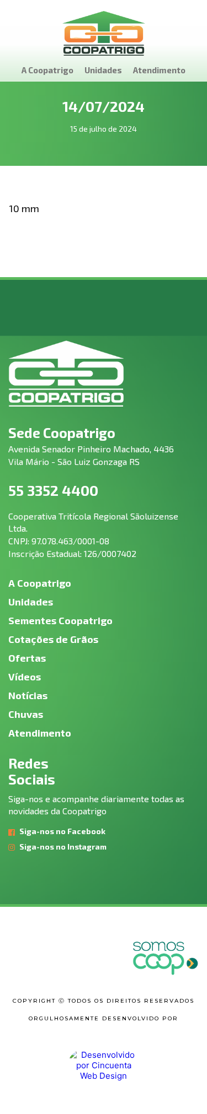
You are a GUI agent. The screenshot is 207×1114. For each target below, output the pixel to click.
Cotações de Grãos (53, 639)
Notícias (27, 695)
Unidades (103, 70)
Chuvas (25, 714)
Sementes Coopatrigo (60, 620)
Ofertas (27, 658)
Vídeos (24, 676)
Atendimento (159, 70)
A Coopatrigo (47, 70)
